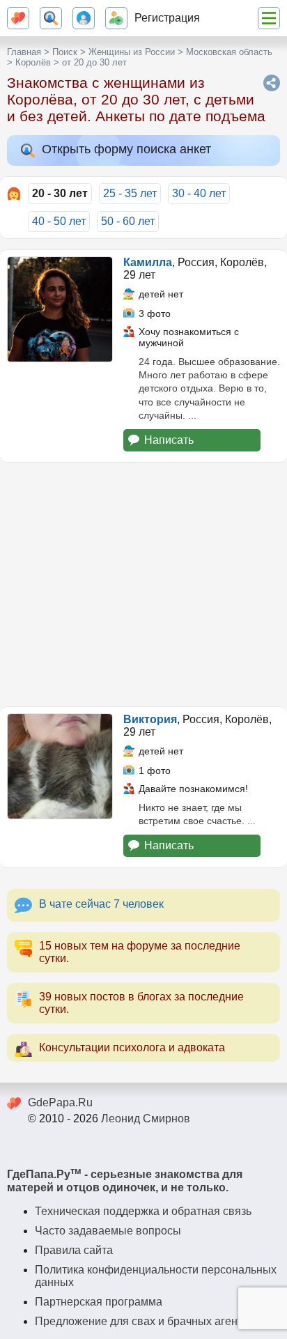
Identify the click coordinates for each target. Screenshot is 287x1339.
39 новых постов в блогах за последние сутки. (141, 1003)
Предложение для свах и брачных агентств (147, 1321)
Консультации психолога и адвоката (132, 1047)
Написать (169, 440)
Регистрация (167, 18)
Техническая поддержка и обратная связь (143, 1211)
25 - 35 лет (130, 193)
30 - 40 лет (199, 193)
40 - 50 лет (59, 221)
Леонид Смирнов (145, 1118)
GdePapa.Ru (60, 1102)
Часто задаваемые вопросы (108, 1231)
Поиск (64, 52)
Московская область (229, 52)
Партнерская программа (98, 1302)
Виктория (150, 719)
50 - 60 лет (128, 221)
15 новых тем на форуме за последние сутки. (139, 952)
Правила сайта (74, 1250)
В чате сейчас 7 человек (101, 904)
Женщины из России (131, 52)
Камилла (147, 262)
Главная (24, 52)
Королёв (33, 62)
